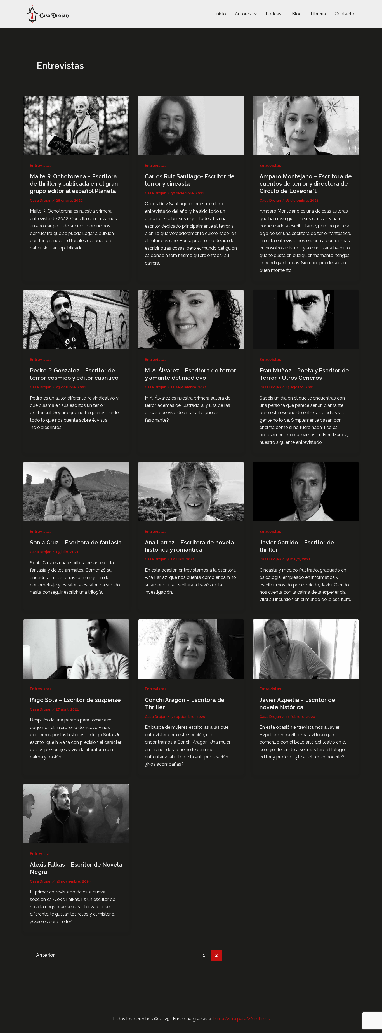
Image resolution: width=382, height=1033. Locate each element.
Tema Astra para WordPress (241, 1019)
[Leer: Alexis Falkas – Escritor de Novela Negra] (76, 813)
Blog (297, 13)
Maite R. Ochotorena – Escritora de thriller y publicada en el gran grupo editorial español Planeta (74, 183)
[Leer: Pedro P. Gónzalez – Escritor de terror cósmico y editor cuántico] (76, 319)
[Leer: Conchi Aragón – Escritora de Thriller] (191, 648)
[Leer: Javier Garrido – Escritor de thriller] (306, 491)
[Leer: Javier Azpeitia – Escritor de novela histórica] (306, 648)
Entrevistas (40, 165)
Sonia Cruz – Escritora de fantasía (76, 542)
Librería (318, 13)
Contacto (344, 13)
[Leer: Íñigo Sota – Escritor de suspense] (76, 648)
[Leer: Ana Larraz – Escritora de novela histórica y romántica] (191, 491)
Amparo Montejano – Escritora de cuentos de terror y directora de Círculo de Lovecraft (306, 183)
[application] (254, 14)
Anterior (42, 955)
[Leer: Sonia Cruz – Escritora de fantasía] (76, 491)
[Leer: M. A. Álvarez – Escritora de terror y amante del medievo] (191, 319)
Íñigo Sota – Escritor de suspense (75, 700)
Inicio (220, 13)
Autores (243, 13)
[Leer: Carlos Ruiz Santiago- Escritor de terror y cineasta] (191, 125)
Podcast (274, 13)
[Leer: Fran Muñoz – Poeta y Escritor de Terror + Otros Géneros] (306, 319)
